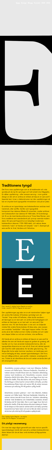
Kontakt (37, 3)
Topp (18, 3)
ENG (48, 3)
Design (24, 3)
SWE (43, 3)
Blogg (30, 3)
